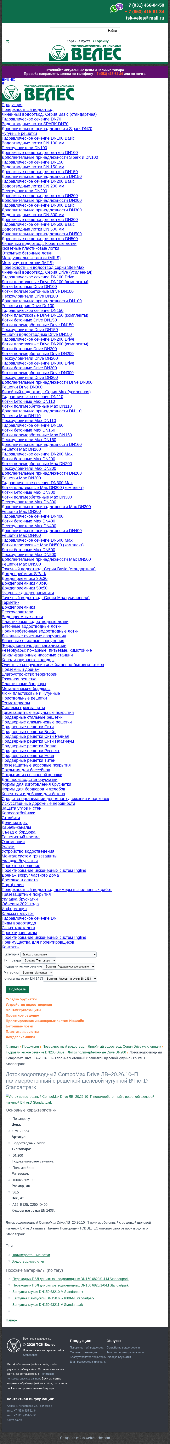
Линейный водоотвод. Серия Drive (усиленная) (124, 1046)
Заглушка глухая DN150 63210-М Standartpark (47, 1292)
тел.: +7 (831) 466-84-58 (21, 1415)
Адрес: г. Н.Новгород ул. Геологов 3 (29, 1405)
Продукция (30, 1046)
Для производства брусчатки (88, 1361)
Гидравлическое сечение (23, 966)
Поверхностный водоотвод (63, 1046)
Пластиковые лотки (22, 1031)
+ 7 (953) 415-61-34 (144, 11)
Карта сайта (14, 1420)
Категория (12, 954)
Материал (11, 972)
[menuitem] (12, 104)
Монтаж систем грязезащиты (125, 1352)
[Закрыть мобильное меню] (3, 83)
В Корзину (100, 41)
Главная (12, 1046)
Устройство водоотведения (29, 1004)
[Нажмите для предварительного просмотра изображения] (85, 1102)
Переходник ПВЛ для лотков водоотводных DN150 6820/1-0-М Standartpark (70, 1285)
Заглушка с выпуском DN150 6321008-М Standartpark (53, 1298)
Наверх (11, 1320)
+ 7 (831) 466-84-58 (144, 5)
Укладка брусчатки (21, 999)
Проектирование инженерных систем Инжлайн (45, 1021)
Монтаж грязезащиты (23, 1010)
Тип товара (12, 960)
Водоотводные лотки (28, 1261)
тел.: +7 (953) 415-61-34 (21, 1410)
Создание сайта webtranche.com (85, 1438)
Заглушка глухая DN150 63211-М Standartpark (47, 1304)
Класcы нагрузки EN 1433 (23, 978)
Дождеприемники (20, 1037)
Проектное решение (22, 1015)
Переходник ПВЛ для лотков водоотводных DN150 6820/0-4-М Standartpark (70, 1279)
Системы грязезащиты (84, 1352)
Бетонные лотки (19, 1026)
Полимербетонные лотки (31, 1255)
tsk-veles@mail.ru (145, 18)
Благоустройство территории (88, 1356)
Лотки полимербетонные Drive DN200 (97, 1052)
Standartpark (30, 1354)
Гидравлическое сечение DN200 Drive (35, 1052)
